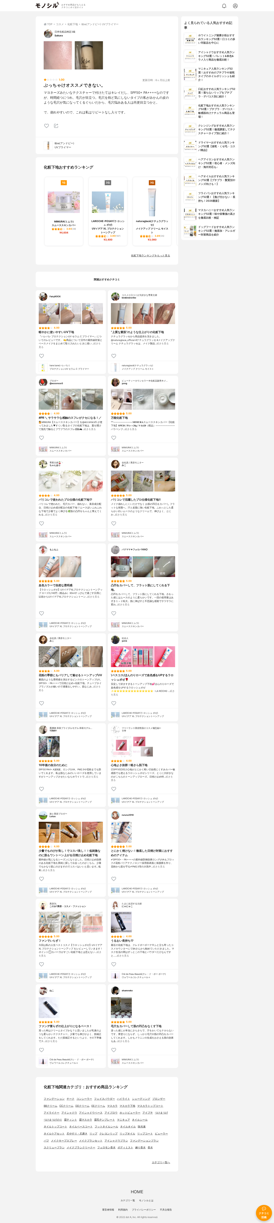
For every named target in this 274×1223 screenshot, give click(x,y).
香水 (150, 1147)
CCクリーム (66, 1105)
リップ (93, 1133)
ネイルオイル (128, 1126)
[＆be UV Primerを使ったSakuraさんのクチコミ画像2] (89, 55)
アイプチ (147, 1112)
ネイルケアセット (54, 1133)
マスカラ (112, 1105)
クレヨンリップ (108, 1133)
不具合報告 (166, 1209)
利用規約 (123, 1209)
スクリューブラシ (54, 1147)
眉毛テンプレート (104, 1119)
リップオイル (127, 1133)
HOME (137, 1191)
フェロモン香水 (106, 1147)
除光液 (142, 1126)
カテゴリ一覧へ (161, 1162)
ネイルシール (140, 1119)
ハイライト (123, 1098)
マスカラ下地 (127, 1105)
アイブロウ (111, 1112)
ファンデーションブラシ (144, 1140)
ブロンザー (158, 1098)
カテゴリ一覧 (128, 1200)
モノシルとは (146, 1200)
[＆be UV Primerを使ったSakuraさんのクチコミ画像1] (58, 55)
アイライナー (51, 1112)
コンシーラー (84, 1098)
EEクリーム (98, 1105)
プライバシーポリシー (144, 1209)
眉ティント (70, 1119)
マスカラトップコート (150, 1105)
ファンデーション (54, 1098)
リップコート (145, 1133)
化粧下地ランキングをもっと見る (150, 255)
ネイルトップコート (55, 1126)
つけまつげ (161, 1112)
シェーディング (141, 1098)
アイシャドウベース (90, 1112)
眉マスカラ (85, 1119)
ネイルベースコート (81, 1126)
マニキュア (123, 1119)
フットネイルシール (106, 1126)
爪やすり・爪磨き (77, 1133)
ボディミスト (125, 1147)
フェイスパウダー (104, 1098)
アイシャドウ (69, 1112)
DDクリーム (82, 1105)
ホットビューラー (130, 1112)
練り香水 (140, 1147)
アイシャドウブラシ (116, 1140)
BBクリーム (50, 1105)
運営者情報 (108, 1209)
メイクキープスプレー (64, 1140)
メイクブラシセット (90, 1140)
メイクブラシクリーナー (81, 1147)
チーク (70, 1098)
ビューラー (161, 1133)
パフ (46, 1140)
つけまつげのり (53, 1119)
